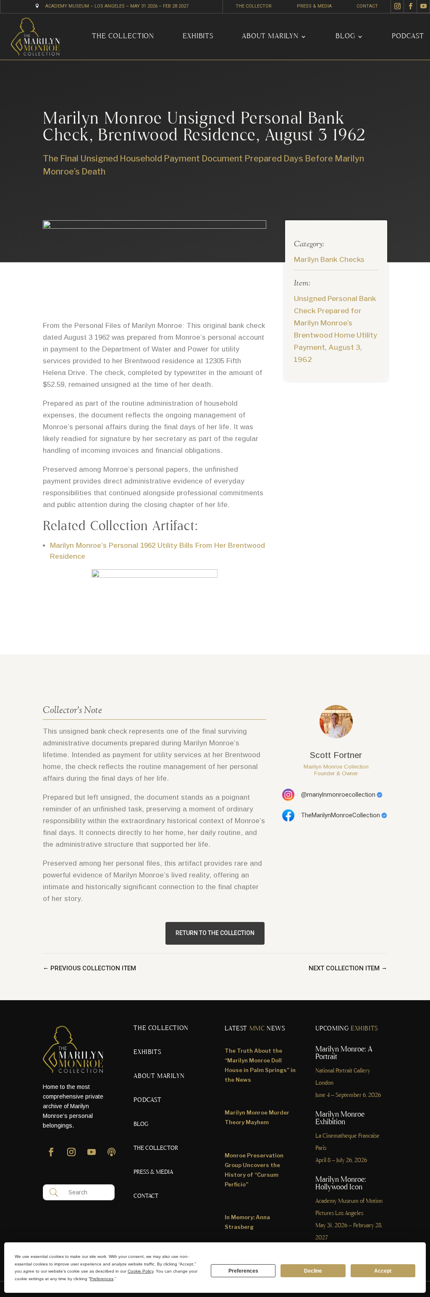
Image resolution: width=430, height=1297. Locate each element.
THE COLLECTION (123, 36)
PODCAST (408, 36)
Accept (382, 1271)
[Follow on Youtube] (423, 6)
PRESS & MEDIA (314, 6)
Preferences (243, 1271)
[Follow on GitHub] (111, 1156)
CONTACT (367, 6)
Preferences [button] (101, 1278)
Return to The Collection (215, 933)
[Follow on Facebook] (410, 6)
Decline (313, 1271)
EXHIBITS (198, 36)
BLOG (345, 36)
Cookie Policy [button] (140, 1271)
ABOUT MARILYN (270, 36)
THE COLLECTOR (254, 6)
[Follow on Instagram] (397, 6)
